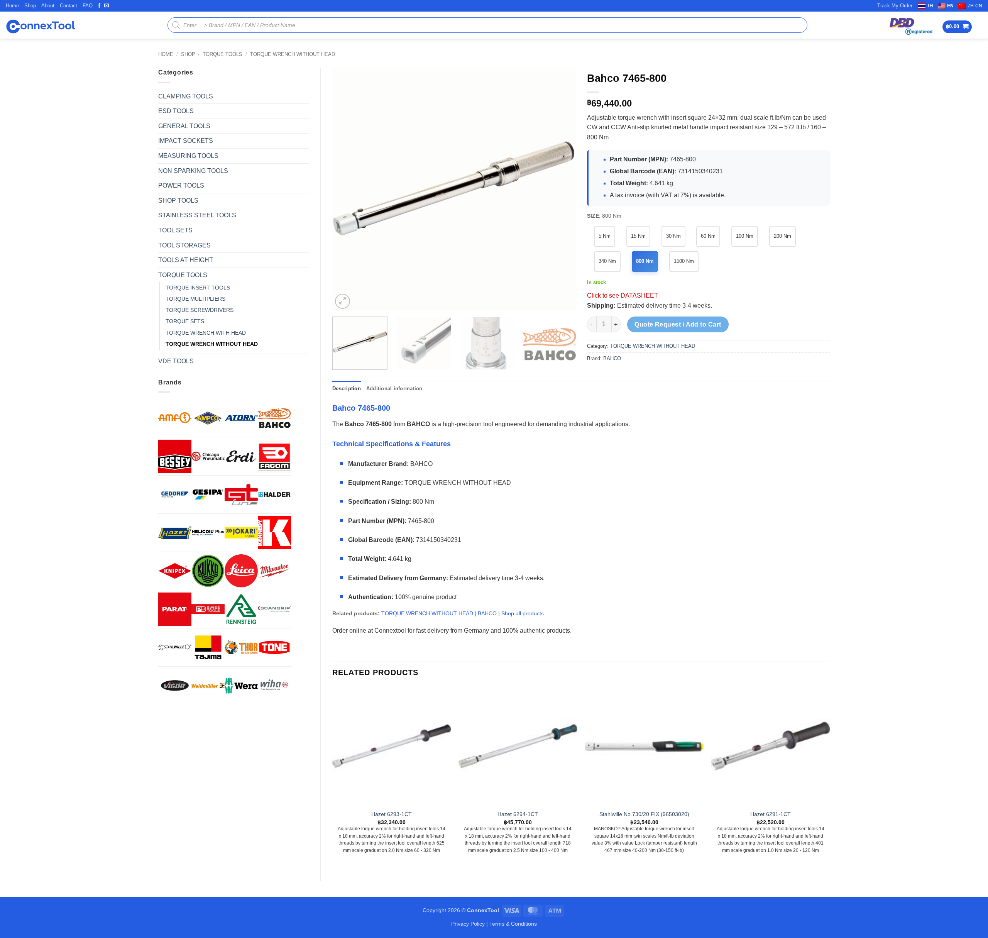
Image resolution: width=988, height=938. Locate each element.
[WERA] (241, 685)
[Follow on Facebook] (99, 5)
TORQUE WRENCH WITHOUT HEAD (292, 54)
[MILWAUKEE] (274, 571)
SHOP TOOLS (178, 200)
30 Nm (673, 236)
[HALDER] (274, 494)
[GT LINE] (241, 494)
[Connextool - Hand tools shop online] (40, 25)
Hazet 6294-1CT (517, 814)
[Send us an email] (106, 5)
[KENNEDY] (274, 533)
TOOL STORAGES (184, 245)
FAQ (88, 5)
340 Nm (607, 261)
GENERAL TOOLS (184, 126)
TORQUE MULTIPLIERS (195, 299)
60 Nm (708, 236)
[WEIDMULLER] (208, 685)
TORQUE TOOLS (222, 54)
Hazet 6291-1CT (770, 814)
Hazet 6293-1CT (391, 814)
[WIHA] (274, 685)
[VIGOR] (174, 685)
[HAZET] (174, 533)
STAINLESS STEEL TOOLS (197, 215)
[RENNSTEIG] (241, 609)
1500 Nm (684, 261)
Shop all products (522, 613)
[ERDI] (241, 456)
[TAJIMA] (208, 647)
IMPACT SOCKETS (185, 140)
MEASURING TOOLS (188, 155)
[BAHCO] (274, 418)
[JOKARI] (241, 533)
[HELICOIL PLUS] (208, 533)
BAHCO (612, 358)
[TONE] (274, 647)
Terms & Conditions (513, 924)
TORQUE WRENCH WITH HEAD (206, 333)
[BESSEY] (174, 456)
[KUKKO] (208, 571)
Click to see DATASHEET (622, 295)
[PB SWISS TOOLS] (208, 609)
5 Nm (605, 236)
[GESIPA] (208, 494)
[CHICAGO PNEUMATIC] (208, 456)
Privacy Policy (468, 924)
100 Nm (744, 236)
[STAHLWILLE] (174, 647)
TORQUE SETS (185, 321)
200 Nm (782, 236)
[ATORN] (241, 418)
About (47, 5)
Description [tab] (346, 388)
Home (12, 5)
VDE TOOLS (176, 361)
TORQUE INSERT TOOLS (198, 287)
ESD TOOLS (176, 111)
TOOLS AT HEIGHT (185, 260)
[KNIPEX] (174, 571)
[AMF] (174, 418)
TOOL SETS (175, 230)
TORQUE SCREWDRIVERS (199, 310)
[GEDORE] (174, 494)
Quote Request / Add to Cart (677, 324)
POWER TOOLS (181, 185)
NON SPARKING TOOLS (193, 171)
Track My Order (894, 5)
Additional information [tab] (394, 388)
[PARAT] (174, 609)
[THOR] (241, 647)
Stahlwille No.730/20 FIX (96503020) (644, 814)
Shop (30, 5)
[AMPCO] (208, 418)
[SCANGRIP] (274, 609)
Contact (68, 5)
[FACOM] (274, 456)
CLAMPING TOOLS (185, 96)
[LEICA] (241, 571)
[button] (957, 26)
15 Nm (638, 236)
